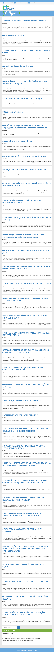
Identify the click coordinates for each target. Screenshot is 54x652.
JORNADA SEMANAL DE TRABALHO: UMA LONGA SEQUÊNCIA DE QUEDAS (17, 640)
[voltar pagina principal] (7, 7)
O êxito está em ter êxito (7, 633)
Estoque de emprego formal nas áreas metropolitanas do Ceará (16, 636)
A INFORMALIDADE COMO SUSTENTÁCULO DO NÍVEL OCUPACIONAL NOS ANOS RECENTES (21, 638)
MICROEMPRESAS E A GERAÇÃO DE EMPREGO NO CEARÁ (14, 643)
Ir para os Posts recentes (21, 2)
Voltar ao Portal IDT (9, 2)
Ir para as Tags (33, 2)
